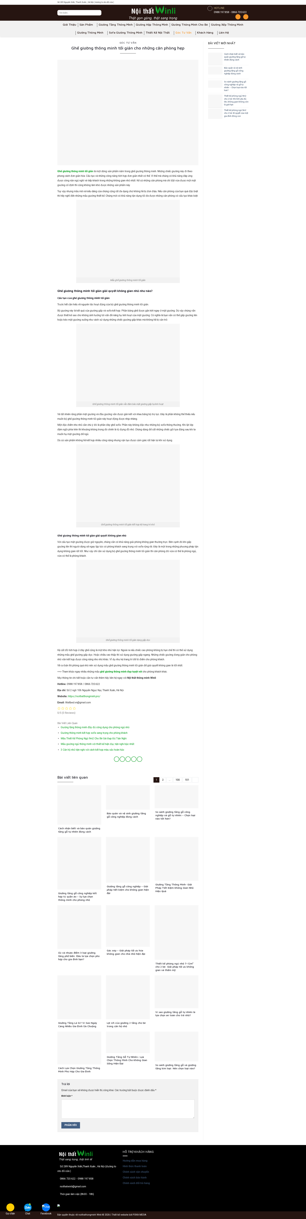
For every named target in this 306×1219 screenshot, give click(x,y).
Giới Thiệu (69, 24)
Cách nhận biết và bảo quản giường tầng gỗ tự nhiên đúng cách (235, 57)
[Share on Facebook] (116, 759)
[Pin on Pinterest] (133, 759)
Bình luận (66, 1096)
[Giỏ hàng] (245, 16)
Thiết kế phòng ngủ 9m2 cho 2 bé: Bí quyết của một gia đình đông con (236, 113)
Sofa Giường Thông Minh (125, 32)
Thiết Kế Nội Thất (158, 32)
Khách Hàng (205, 32)
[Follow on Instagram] (232, 2)
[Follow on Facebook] (227, 2)
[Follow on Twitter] (241, 2)
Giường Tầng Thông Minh (116, 24)
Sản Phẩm (86, 24)
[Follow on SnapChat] (237, 2)
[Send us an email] (246, 2)
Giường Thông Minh (90, 32)
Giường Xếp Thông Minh (227, 24)
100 (177, 779)
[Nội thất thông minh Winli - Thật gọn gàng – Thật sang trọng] (153, 13)
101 (187, 779)
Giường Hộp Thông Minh (152, 24)
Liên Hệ (224, 32)
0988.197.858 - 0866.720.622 (230, 12)
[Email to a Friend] (128, 759)
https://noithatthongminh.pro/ (84, 696)
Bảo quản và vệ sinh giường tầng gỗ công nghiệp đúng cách (233, 71)
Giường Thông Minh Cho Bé (189, 24)
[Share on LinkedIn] (139, 759)
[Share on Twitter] (122, 759)
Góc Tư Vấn (183, 32)
